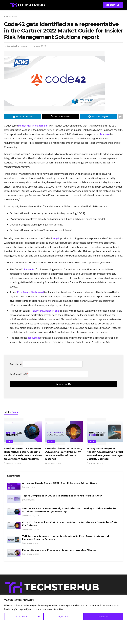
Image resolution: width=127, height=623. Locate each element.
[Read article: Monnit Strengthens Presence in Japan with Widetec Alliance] (14, 553)
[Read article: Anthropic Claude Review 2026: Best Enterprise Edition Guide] (14, 486)
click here (104, 134)
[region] (63, 609)
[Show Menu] (5, 5)
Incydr (56, 238)
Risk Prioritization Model (45, 310)
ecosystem (33, 337)
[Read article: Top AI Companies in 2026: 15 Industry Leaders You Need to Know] (14, 499)
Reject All (63, 616)
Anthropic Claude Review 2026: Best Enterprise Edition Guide (59, 483)
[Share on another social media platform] (120, 116)
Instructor (30, 269)
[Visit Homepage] (27, 5)
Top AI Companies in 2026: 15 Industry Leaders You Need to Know (62, 495)
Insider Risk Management (32, 125)
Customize (21, 616)
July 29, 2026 (29, 487)
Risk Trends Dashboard (30, 292)
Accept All (103, 616)
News (14, 16)
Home (7, 16)
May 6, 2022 (40, 46)
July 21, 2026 (29, 500)
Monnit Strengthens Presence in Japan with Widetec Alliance (59, 550)
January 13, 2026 (13, 463)
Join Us (114, 5)
